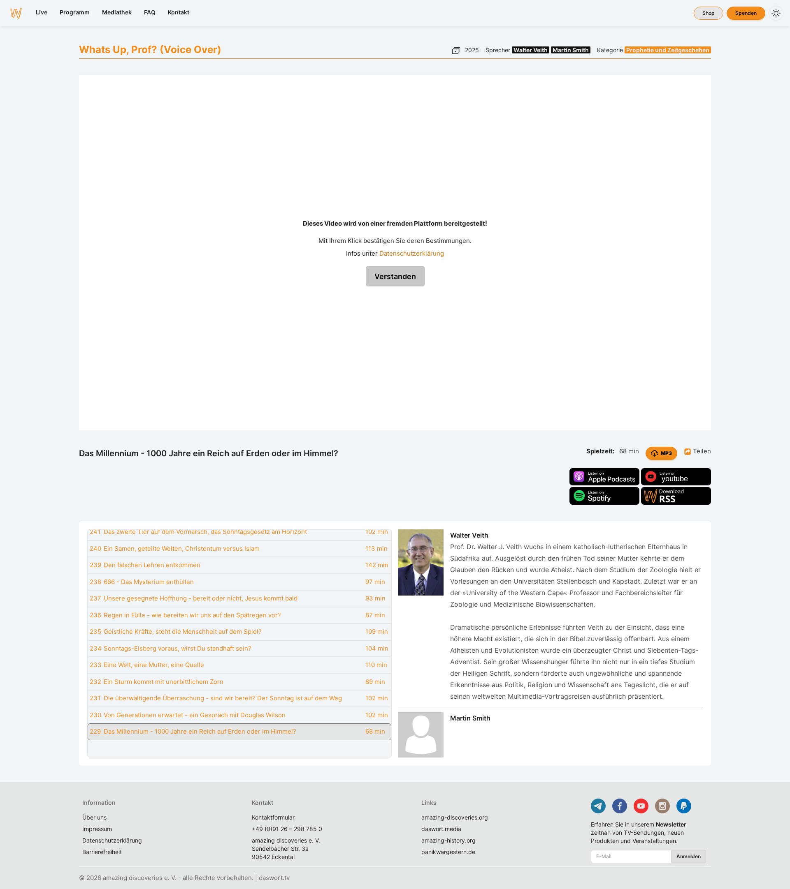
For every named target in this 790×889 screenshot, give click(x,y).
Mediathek (117, 12)
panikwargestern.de (448, 851)
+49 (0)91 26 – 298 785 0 (287, 828)
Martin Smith (571, 49)
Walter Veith (531, 49)
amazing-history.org (448, 840)
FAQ (150, 12)
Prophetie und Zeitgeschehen (667, 49)
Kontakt (178, 12)
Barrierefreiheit (102, 851)
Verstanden (395, 276)
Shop (708, 13)
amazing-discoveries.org (454, 817)
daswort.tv (274, 878)
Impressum (97, 828)
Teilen (701, 451)
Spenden (746, 13)
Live (41, 12)
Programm (75, 12)
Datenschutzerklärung (411, 253)
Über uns (94, 817)
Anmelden (688, 856)
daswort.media (441, 828)
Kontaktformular (273, 817)
